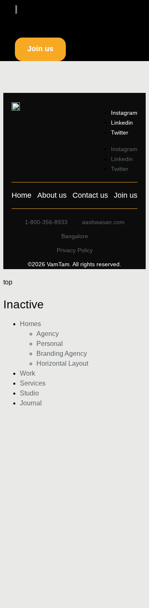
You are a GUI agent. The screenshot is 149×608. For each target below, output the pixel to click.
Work (27, 373)
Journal (31, 403)
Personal (49, 343)
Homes (30, 323)
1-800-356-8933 (46, 222)
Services (33, 383)
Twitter (119, 132)
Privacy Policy (75, 250)
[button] (99, 10)
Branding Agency (61, 353)
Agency (47, 333)
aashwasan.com (103, 222)
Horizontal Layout (62, 363)
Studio (29, 393)
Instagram (124, 112)
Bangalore (74, 236)
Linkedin (122, 122)
